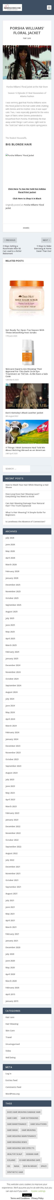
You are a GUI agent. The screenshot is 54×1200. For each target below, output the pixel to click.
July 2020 (10, 954)
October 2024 (12, 678)
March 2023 (11, 806)
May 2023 (10, 793)
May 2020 (10, 967)
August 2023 (11, 772)
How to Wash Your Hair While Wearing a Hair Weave (27, 486)
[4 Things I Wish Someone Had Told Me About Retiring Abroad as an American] (27, 432)
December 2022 (13, 826)
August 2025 (11, 611)
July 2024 (10, 699)
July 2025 (10, 618)
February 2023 (12, 813)
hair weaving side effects (20, 1148)
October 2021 (12, 880)
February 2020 (12, 987)
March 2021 (11, 927)
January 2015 (12, 1001)
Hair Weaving (12, 1024)
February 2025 (12, 652)
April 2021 (10, 920)
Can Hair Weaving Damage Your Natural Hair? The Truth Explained (25, 504)
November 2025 (13, 591)
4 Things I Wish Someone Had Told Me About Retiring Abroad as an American (25, 448)
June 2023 (10, 786)
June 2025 (10, 625)
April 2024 (10, 719)
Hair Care (12, 1118)
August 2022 (11, 853)
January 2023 (12, 819)
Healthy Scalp (14, 1154)
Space (44, 1166)
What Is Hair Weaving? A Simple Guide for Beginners (26, 513)
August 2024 (11, 692)
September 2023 (13, 766)
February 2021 (12, 934)
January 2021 (12, 940)
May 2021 (10, 913)
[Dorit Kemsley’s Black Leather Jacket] (27, 396)
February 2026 (12, 571)
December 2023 (13, 746)
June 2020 (10, 960)
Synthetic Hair (15, 1172)
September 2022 (13, 846)
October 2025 (12, 598)
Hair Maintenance (16, 1124)
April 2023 (10, 799)
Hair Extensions (29, 1118)
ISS (8, 1166)
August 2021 (11, 893)
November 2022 (13, 833)
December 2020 (13, 947)
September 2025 (13, 605)
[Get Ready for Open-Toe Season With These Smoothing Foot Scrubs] (27, 296)
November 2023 (13, 752)
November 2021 (13, 873)
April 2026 (10, 558)
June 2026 (10, 544)
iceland (11, 1160)
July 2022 (10, 860)
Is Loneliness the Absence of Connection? (25, 521)
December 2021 (13, 866)
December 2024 (13, 665)
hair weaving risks (17, 1142)
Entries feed (11, 1080)
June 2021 (10, 907)
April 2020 (10, 974)
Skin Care (10, 1030)
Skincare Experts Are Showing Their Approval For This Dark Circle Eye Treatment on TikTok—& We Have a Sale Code (27, 373)
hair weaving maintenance (21, 1136)
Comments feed (13, 1087)
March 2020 (11, 981)
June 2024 (10, 705)
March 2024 (11, 725)
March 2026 (11, 564)
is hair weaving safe (29, 1160)
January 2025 (12, 658)
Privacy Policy (37, 1198)
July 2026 (10, 537)
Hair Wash (12, 1130)
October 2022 (12, 840)
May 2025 (10, 631)
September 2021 (13, 887)
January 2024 (12, 739)
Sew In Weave (30, 1166)
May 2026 (10, 551)
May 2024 (10, 712)
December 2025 (13, 584)
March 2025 (11, 645)
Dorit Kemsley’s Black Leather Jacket (24, 412)
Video (8, 1050)
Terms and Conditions (20, 1198)
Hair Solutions (38, 1124)
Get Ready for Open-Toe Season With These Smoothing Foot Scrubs (25, 331)
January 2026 (12, 578)
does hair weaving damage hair (23, 1112)
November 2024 (13, 672)
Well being (11, 1057)
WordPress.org (13, 1093)
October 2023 (12, 759)
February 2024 (12, 732)
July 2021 (10, 900)
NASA (16, 1166)
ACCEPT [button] (27, 1195)
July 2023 (10, 779)
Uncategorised (13, 1044)
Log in (8, 1073)
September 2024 (13, 685)
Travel (9, 1037)
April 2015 (10, 994)
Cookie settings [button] (38, 1191)
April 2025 (10, 638)
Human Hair (32, 1154)
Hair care (27, 38)
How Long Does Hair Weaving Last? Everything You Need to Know (22, 495)
